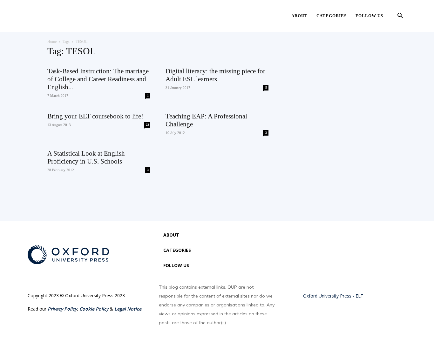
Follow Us (369, 15)
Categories (331, 15)
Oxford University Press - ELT (333, 296)
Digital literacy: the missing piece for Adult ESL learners (215, 75)
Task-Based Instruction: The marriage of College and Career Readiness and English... (98, 79)
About (299, 15)
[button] (400, 16)
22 (147, 124)
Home (52, 41)
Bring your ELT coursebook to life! (95, 116)
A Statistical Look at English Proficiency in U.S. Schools (86, 157)
